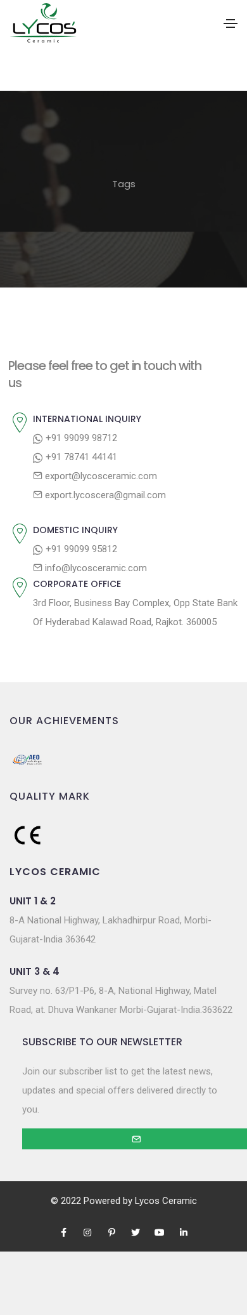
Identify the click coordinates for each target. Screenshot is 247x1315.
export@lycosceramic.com (99, 476)
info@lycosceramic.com (94, 568)
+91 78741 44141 (80, 457)
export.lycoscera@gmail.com (104, 495)
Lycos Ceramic (166, 1200)
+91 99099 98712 (80, 438)
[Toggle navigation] (231, 23)
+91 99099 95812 (80, 549)
